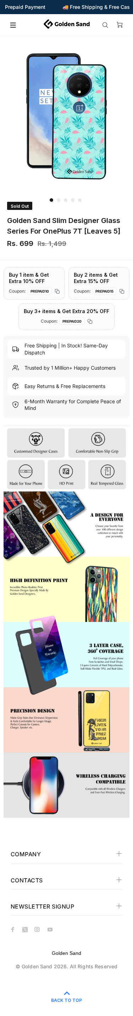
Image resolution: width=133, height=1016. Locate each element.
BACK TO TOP (66, 1000)
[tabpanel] (66, 116)
